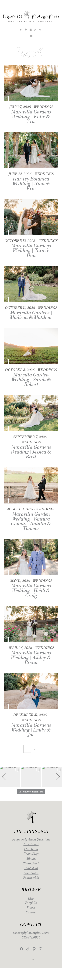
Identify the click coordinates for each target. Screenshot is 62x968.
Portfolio (31, 903)
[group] (10, 777)
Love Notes (31, 873)
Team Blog (31, 854)
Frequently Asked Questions (31, 840)
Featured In (31, 878)
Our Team (31, 849)
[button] (31, 784)
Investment (31, 844)
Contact (31, 913)
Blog (31, 898)
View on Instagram (32, 791)
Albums (31, 859)
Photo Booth (31, 864)
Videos (31, 908)
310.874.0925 (31, 938)
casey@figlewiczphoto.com (31, 933)
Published (31, 868)
